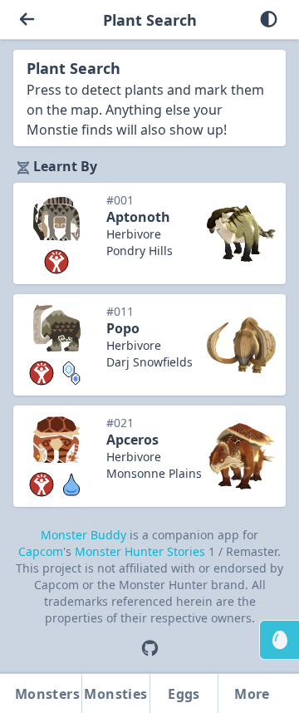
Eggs (184, 694)
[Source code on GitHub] (150, 648)
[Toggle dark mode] (268, 20)
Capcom (40, 551)
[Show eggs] (279, 640)
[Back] (27, 20)
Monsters (47, 694)
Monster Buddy (83, 535)
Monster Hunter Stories (141, 551)
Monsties (115, 694)
